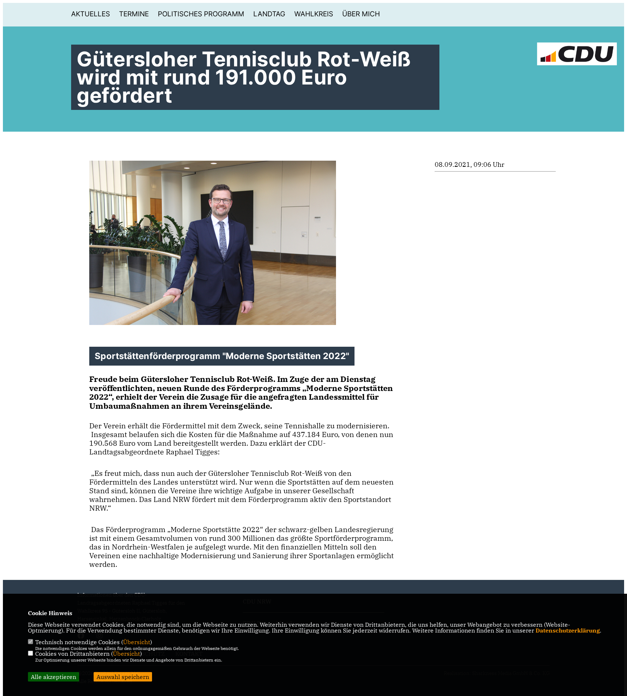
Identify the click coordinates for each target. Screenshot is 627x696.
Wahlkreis (313, 14)
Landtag (269, 14)
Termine (134, 14)
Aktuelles (90, 14)
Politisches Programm (201, 14)
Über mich (361, 14)
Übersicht (136, 642)
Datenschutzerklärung (568, 630)
